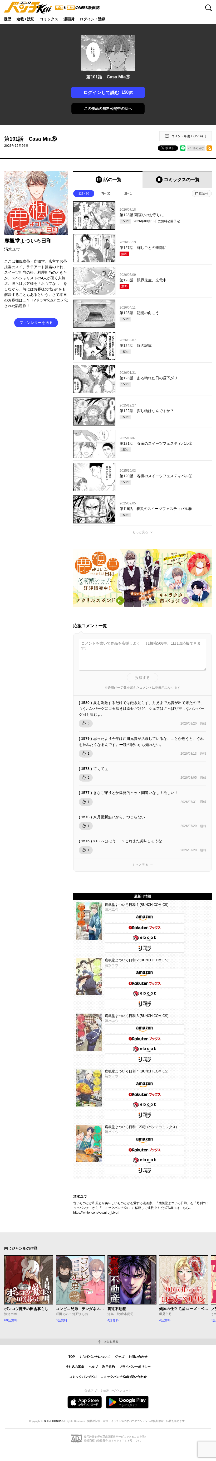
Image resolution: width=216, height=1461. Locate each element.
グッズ (119, 1357)
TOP (71, 1357)
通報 (203, 724)
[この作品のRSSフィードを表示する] (209, 148)
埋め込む (198, 148)
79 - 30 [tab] (105, 193)
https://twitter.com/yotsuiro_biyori (96, 1212)
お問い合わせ (138, 1357)
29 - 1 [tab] (128, 193)
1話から (204, 193)
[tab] (108, 179)
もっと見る (140, 532)
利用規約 (108, 1367)
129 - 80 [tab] (83, 193)
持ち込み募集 (74, 1367)
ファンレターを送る (36, 322)
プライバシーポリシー (135, 1367)
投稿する (142, 677)
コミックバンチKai (82, 1377)
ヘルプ (93, 1367)
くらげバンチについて (95, 1357)
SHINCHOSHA (52, 1421)
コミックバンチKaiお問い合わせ (124, 1377)
